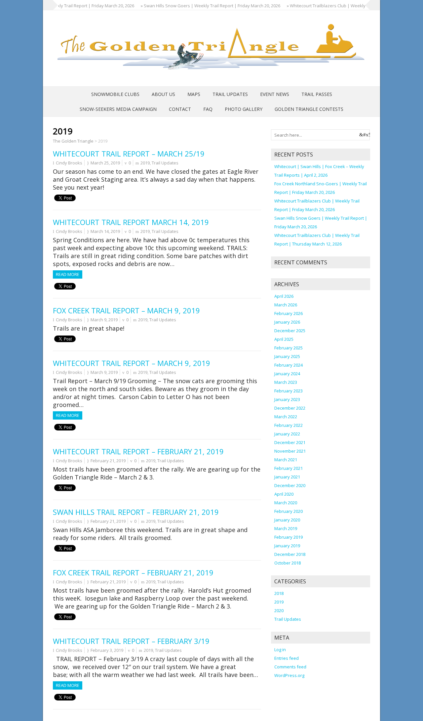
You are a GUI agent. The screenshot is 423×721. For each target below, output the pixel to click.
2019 (145, 163)
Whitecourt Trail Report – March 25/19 (129, 153)
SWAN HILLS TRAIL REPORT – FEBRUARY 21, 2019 (136, 512)
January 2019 (287, 546)
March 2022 (285, 417)
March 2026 (285, 305)
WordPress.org (289, 675)
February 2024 (288, 365)
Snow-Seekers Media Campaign (118, 109)
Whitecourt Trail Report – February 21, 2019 (138, 451)
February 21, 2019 (108, 461)
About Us (163, 94)
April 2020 (283, 494)
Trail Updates (230, 94)
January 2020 (287, 520)
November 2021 (290, 451)
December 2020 (289, 485)
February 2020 (288, 511)
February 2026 (288, 313)
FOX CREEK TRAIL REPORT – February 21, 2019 (133, 572)
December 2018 (289, 554)
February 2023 (288, 391)
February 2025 (288, 348)
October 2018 (287, 563)
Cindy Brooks (69, 163)
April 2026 (283, 296)
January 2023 (287, 399)
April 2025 (283, 339)
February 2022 (288, 425)
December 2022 (289, 408)
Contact (180, 109)
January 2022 (287, 434)
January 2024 (287, 374)
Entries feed (286, 658)
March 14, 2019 (105, 231)
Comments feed (290, 667)
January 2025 (287, 356)
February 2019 (288, 537)
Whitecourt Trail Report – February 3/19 (131, 641)
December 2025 (289, 331)
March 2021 (285, 460)
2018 (279, 593)
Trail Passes (316, 94)
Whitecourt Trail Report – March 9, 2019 (131, 363)
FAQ (207, 109)
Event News (274, 94)
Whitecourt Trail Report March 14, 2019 (131, 222)
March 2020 (285, 503)
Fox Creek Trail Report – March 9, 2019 (126, 310)
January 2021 (287, 477)
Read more (67, 274)
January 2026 (287, 322)
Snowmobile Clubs (115, 94)
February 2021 (288, 468)
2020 (279, 610)
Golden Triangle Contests (309, 109)
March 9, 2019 (104, 320)
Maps (193, 94)
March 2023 (285, 382)
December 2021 (289, 442)
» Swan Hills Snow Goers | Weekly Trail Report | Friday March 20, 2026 (201, 6)
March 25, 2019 (105, 163)
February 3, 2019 (107, 650)
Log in (280, 650)
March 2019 (285, 528)
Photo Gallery (243, 109)
